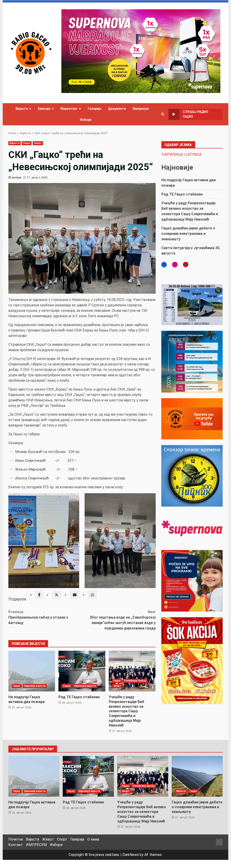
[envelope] (74, 594)
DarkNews (130, 855)
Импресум (141, 108)
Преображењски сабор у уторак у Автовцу (38, 617)
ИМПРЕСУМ (36, 845)
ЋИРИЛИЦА (172, 154)
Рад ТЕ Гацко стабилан (81, 671)
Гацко (26, 143)
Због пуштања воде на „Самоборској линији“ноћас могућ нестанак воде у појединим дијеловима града (122, 620)
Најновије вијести (35, 686)
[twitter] (56, 594)
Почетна (15, 839)
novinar (16, 177)
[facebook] (39, 594)
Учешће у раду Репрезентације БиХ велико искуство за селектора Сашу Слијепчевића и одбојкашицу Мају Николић (132, 671)
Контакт (15, 845)
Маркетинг (69, 108)
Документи (117, 108)
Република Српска (135, 680)
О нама (93, 839)
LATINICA (193, 154)
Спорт (38, 143)
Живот (48, 839)
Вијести (22, 108)
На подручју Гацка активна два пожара (31, 671)
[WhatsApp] (92, 594)
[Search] (162, 114)
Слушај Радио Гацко (195, 114)
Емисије (44, 108)
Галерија (94, 108)
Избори (85, 119)
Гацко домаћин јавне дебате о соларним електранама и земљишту (188, 233)
